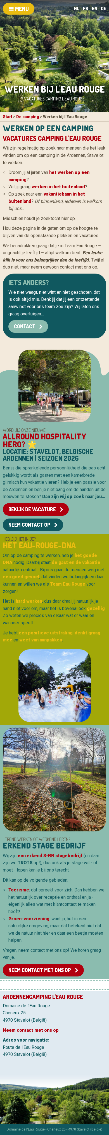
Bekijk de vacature (32, 509)
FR (85, 8)
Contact (25, 326)
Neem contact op (29, 525)
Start (7, 116)
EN (94, 8)
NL (76, 8)
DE (103, 8)
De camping (27, 116)
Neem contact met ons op (40, 970)
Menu (21, 8)
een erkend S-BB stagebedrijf (50, 855)
